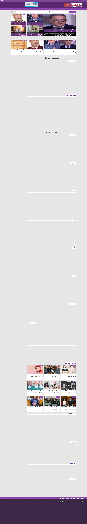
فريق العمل (19, 8)
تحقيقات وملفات (42, 8)
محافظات (58, 8)
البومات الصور (61, 498)
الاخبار (78, 498)
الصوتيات (67, 498)
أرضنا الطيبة (30, 8)
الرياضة (53, 8)
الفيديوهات (73, 498)
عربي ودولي (48, 8)
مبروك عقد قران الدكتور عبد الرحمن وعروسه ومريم (59, 12)
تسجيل (73, 0)
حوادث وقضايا (36, 8)
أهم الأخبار (63, 8)
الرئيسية (80, 0)
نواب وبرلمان (25, 8)
